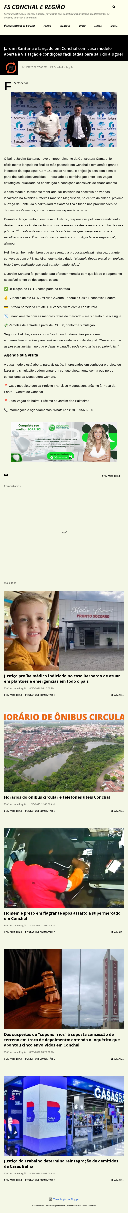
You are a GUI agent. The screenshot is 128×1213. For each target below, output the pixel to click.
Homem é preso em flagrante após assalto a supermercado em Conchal (62, 915)
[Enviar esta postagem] (6, 476)
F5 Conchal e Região (34, 7)
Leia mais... (117, 694)
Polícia (47, 25)
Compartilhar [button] (111, 476)
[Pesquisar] (114, 6)
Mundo (98, 25)
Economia (65, 25)
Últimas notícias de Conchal (19, 25)
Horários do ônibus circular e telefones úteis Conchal (57, 797)
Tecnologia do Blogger (66, 1199)
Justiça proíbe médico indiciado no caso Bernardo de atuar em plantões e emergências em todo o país (62, 678)
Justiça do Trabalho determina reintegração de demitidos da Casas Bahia (61, 1163)
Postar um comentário (40, 694)
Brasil (82, 25)
